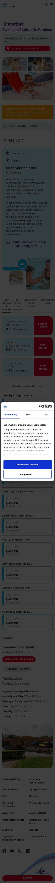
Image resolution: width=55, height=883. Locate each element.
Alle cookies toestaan (27, 464)
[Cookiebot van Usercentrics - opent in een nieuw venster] (39, 406)
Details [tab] (28, 414)
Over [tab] (45, 414)
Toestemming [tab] (10, 414)
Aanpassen (26, 474)
